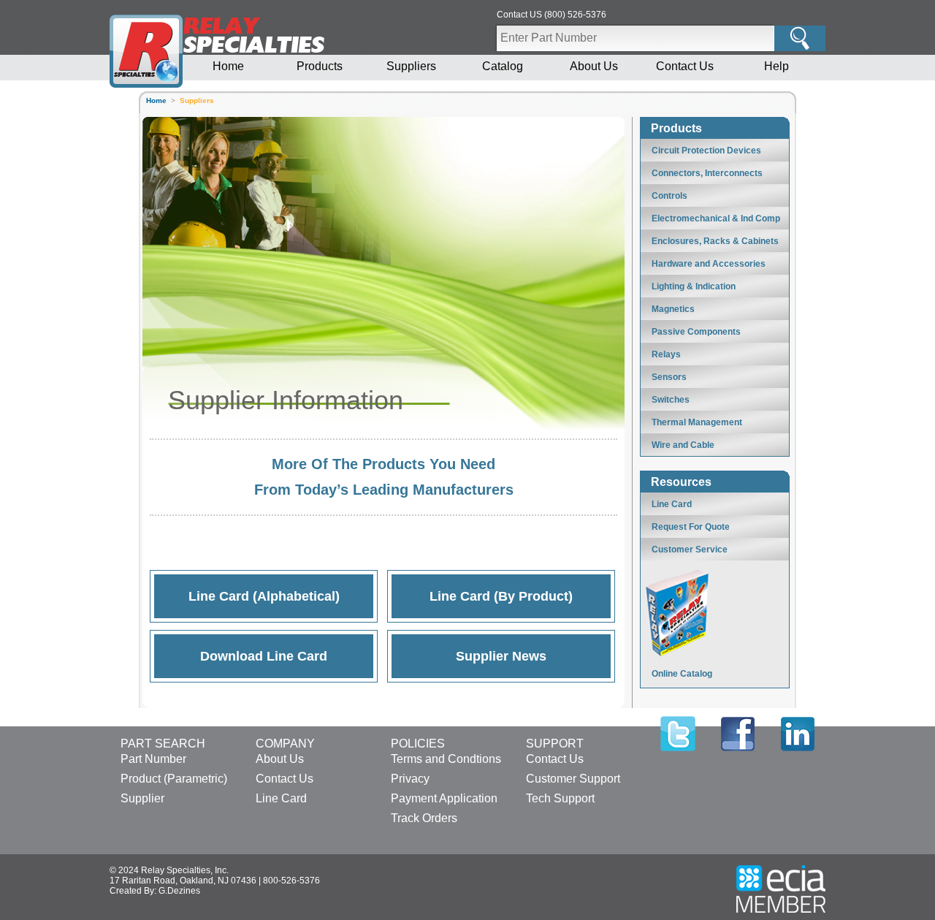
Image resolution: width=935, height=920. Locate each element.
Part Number (153, 759)
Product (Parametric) (174, 778)
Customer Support (573, 778)
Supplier (142, 798)
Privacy (410, 778)
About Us (594, 66)
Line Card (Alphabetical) (264, 596)
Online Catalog (682, 674)
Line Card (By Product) (501, 596)
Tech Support (560, 798)
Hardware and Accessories (709, 264)
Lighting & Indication (694, 286)
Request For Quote (691, 527)
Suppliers (411, 66)
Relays (666, 354)
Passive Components (696, 332)
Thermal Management (697, 422)
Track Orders (424, 818)
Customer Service (690, 549)
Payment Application (444, 798)
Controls (669, 196)
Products (320, 66)
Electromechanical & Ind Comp (716, 218)
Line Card (672, 504)
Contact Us (685, 66)
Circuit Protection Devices (706, 150)
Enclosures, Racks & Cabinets (715, 241)
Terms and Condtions (446, 759)
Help (776, 66)
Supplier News (501, 656)
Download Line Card (263, 656)
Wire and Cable (683, 445)
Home (228, 66)
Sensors (669, 377)
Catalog (502, 66)
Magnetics (673, 309)
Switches (671, 400)
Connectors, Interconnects (707, 173)
